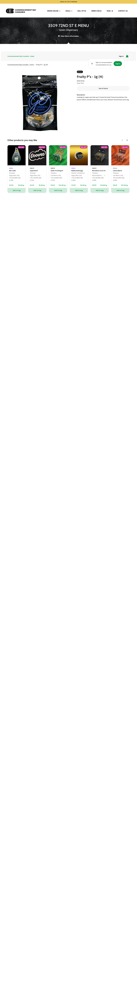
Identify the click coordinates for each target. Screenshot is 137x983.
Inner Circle (96, 11)
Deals (67, 11)
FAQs (109, 11)
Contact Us (123, 11)
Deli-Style (81, 11)
